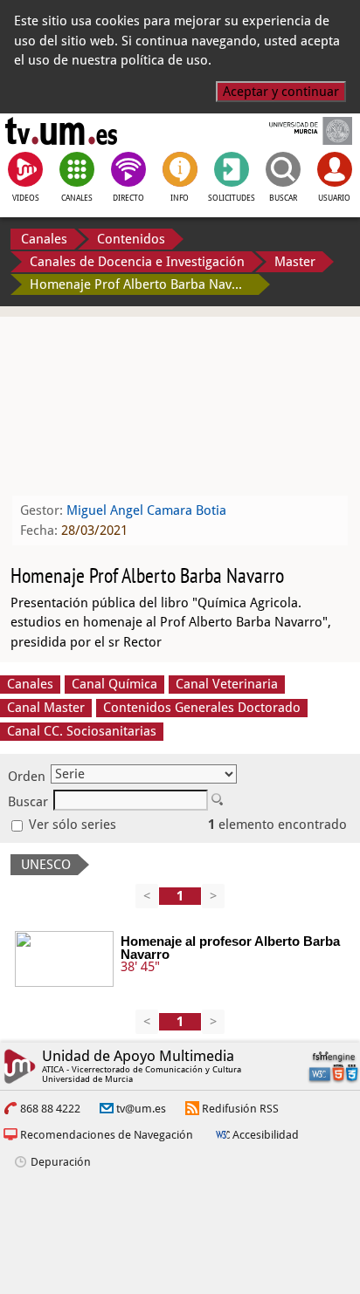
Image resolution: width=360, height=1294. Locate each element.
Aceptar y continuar (281, 91)
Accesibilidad (265, 1134)
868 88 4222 (50, 1108)
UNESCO (46, 865)
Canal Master (46, 707)
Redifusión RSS (240, 1108)
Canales (44, 239)
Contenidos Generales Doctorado (202, 707)
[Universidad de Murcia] (298, 131)
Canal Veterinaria (227, 684)
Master (294, 262)
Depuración (61, 1161)
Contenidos (131, 239)
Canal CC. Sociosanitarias (81, 731)
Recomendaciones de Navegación (106, 1134)
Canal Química (114, 684)
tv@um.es (141, 1108)
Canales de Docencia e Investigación (137, 262)
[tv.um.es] (61, 131)
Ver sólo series (70, 824)
